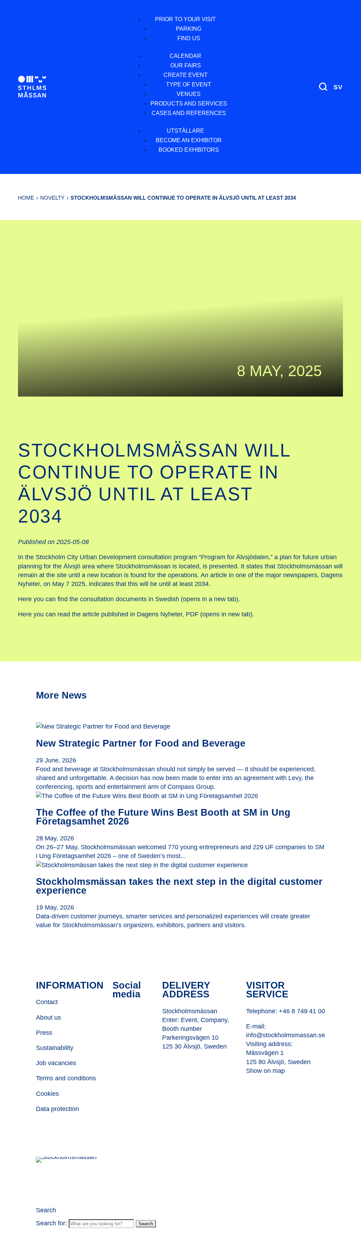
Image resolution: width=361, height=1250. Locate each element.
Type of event (188, 84)
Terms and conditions (66, 1078)
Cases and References (189, 113)
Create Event (186, 75)
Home (26, 198)
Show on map (265, 1070)
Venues (189, 94)
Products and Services (189, 104)
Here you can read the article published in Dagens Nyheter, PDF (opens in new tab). (136, 614)
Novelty (52, 198)
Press (44, 1032)
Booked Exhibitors (189, 150)
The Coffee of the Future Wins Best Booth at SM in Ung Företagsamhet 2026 (163, 817)
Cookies (47, 1093)
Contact (47, 1002)
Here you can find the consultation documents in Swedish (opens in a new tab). (129, 599)
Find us (188, 38)
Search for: (51, 1223)
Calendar (185, 56)
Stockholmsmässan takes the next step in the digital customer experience (179, 886)
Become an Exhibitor (189, 140)
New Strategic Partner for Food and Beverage (140, 743)
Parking (188, 29)
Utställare (185, 131)
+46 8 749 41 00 (302, 1011)
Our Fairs (185, 65)
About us (48, 1017)
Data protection (57, 1108)
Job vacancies (56, 1063)
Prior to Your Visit (185, 19)
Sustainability (54, 1047)
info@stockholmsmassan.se (285, 1035)
